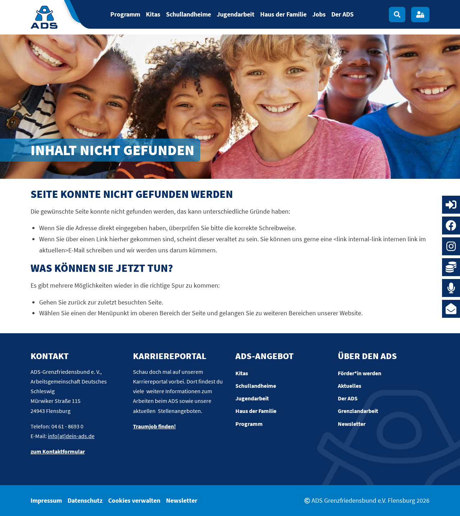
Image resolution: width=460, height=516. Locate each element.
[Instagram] (451, 246)
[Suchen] (397, 14)
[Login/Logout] (420, 14)
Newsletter (181, 500)
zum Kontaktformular (58, 451)
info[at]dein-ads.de (71, 436)
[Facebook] (451, 225)
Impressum (46, 500)
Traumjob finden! (154, 426)
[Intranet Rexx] (451, 205)
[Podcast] (451, 288)
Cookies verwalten (134, 500)
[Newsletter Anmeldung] (451, 309)
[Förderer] (451, 267)
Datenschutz (85, 500)
